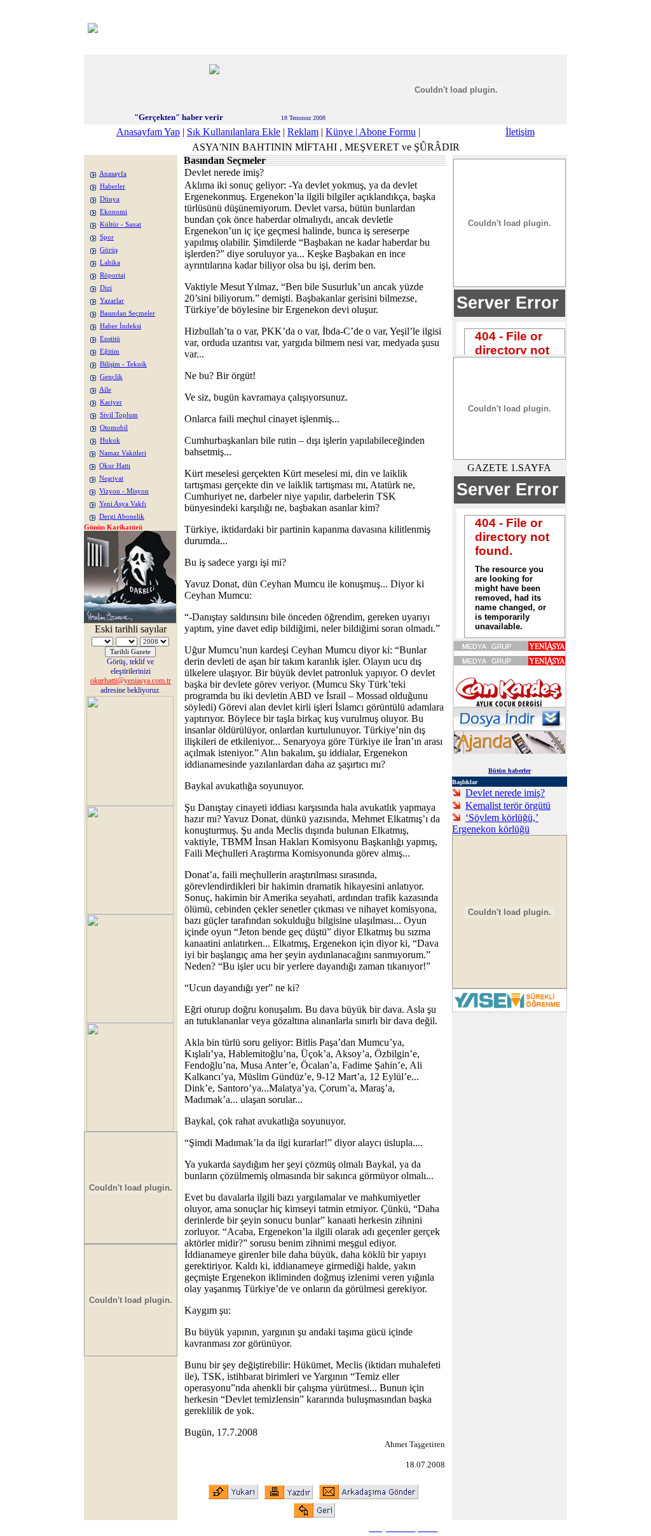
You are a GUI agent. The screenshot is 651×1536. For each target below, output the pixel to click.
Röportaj (112, 275)
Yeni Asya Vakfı (122, 503)
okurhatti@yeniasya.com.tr (130, 680)
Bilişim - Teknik (123, 364)
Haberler (112, 186)
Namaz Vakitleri (122, 453)
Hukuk (110, 440)
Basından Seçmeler (127, 313)
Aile (105, 389)
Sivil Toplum (119, 414)
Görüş (109, 249)
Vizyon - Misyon (124, 491)
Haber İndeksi (120, 326)
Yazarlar (112, 300)
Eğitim (110, 351)
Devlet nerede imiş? (505, 792)
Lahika (110, 262)
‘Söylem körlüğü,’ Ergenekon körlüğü (495, 823)
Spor (107, 237)
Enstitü (110, 338)
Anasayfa (113, 173)
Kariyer (111, 402)
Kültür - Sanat (120, 224)
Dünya (110, 199)
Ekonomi (113, 211)
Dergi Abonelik (121, 516)
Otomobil (114, 427)
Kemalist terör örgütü (508, 805)
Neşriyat (111, 478)
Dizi (106, 287)
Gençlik (111, 376)
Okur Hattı (114, 465)
